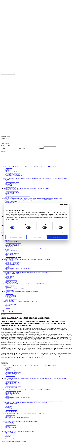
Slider (18, 166)
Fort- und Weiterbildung (11, 282)
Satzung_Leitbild (22, 301)
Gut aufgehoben (21, 188)
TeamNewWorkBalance (11, 280)
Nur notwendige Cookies (15, 237)
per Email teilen (4, 363)
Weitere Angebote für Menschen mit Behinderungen (18, 196)
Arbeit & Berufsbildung (8, 178)
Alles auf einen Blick (53, 178)
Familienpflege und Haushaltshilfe (14, 175)
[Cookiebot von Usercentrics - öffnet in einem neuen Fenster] (61, 205)
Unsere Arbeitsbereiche (11, 180)
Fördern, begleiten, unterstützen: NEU (28, 166)
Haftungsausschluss (16, 438)
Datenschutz (3, 438)
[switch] (28, 227)
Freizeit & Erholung (7, 283)
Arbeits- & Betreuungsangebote (13, 185)
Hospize (8, 194)
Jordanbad (8, 287)
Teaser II (28, 291)
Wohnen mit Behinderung (12, 191)
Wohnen (8, 170)
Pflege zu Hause (10, 193)
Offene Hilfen (9, 197)
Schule (7, 169)
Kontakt (15, 166)
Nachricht (41, 148)
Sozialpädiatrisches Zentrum (12, 174)
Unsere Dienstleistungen (11, 201)
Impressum (8, 438)
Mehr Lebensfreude (23, 283)
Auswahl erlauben (36, 237)
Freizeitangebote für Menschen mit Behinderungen (17, 288)
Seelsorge (8, 306)
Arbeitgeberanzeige (18, 291)
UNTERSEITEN (52, 166)
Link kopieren (4, 362)
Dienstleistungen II (29, 199)
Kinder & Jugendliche (8, 166)
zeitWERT (8, 297)
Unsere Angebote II (37, 188)
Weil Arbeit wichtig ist (31, 178)
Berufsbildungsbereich (11, 183)
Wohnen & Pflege (7, 188)
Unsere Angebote (29, 188)
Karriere (5, 291)
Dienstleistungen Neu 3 (39, 199)
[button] (2, 310)
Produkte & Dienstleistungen (9, 198)
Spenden (8, 305)
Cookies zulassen (57, 237)
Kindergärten (9, 168)
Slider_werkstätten (22, 178)
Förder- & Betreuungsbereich (12, 182)
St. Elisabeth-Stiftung (11, 304)
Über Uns (5, 301)
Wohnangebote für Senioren (12, 192)
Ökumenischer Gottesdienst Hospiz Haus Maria (11, 313)
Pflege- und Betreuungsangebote (13, 189)
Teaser (46, 166)
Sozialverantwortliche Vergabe (18, 199)
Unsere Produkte (10, 202)
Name (3, 148)
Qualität (46, 178)
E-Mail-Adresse (21, 148)
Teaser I (24, 291)
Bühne (16, 188)
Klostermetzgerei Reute (11, 281)
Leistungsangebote (48, 198)
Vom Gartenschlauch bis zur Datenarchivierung (33, 198)
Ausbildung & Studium (11, 295)
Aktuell (8, 308)
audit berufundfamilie (11, 296)
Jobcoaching (9, 184)
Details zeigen (61, 232)
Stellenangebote (9, 294)
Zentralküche (9, 277)
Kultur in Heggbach (10, 286)
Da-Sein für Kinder (10, 177)
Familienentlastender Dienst (12, 171)
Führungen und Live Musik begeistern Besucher (13, 311)
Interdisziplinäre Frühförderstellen (13, 173)
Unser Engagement (41, 166)
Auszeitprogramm (10, 290)
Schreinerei (8, 278)
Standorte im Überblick (11, 187)
